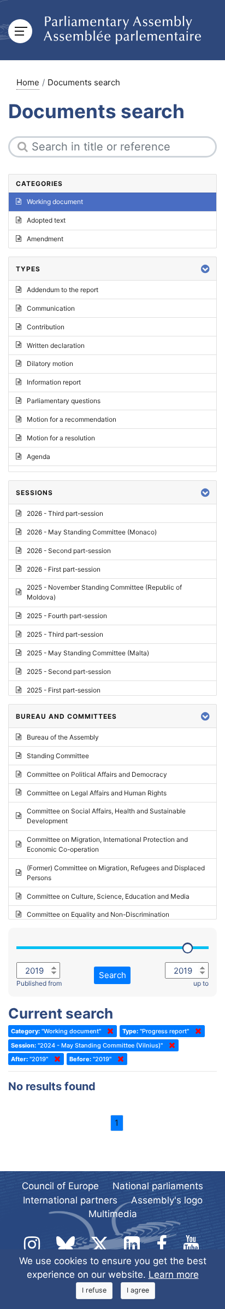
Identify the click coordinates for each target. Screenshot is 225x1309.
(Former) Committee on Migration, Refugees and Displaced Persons (116, 873)
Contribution (45, 327)
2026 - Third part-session (65, 513)
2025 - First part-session (63, 690)
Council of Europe (60, 1185)
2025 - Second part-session (69, 671)
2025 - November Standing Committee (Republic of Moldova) (104, 592)
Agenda (38, 456)
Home (27, 82)
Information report (54, 382)
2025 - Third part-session (65, 634)
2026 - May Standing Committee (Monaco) (92, 532)
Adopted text (46, 220)
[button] (205, 268)
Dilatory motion (50, 363)
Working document (55, 201)
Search (112, 975)
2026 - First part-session (63, 569)
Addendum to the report (62, 290)
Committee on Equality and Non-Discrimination (98, 914)
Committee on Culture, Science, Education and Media (108, 896)
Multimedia (112, 1213)
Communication (51, 308)
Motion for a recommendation (71, 419)
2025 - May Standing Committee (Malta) (88, 653)
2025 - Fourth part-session (67, 616)
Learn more (174, 1274)
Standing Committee (58, 756)
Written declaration (56, 345)
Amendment (45, 239)
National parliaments (157, 1185)
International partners (70, 1200)
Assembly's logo (167, 1200)
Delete (108, 1031)
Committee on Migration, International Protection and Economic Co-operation (107, 844)
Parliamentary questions (63, 401)
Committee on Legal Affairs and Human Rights (97, 793)
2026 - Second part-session (69, 550)
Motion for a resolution (61, 438)
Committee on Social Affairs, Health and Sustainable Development (106, 816)
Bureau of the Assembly (63, 737)
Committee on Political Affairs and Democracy (97, 774)
